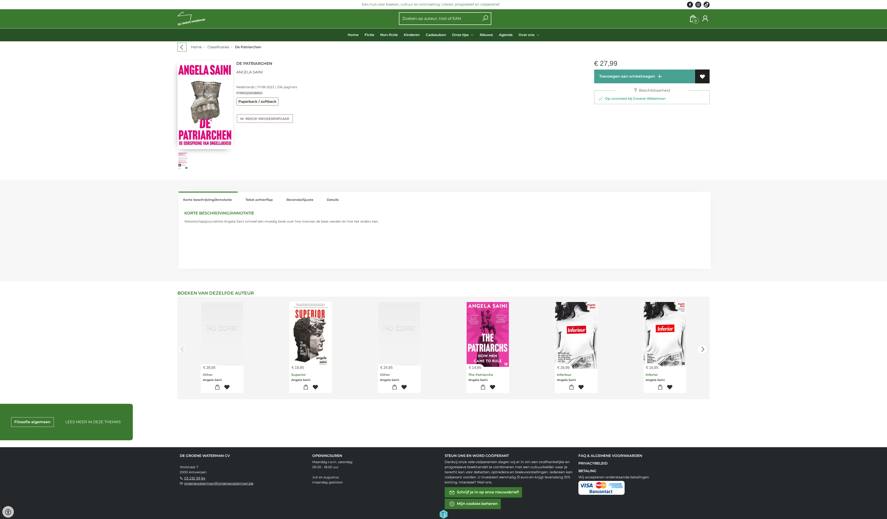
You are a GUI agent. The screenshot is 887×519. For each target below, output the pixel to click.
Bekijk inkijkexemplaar (266, 119)
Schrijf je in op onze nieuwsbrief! (487, 492)
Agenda (506, 35)
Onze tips (461, 35)
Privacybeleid (593, 463)
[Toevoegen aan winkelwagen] (217, 387)
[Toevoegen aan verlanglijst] (702, 76)
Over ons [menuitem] (527, 35)
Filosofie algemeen (32, 422)
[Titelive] (443, 514)
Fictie (369, 35)
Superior (298, 375)
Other (208, 375)
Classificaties (218, 47)
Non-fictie (389, 35)
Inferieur (564, 375)
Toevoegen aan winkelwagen (626, 76)
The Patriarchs (480, 375)
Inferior (652, 375)
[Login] (705, 18)
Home (353, 35)
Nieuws (486, 35)
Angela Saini (249, 72)
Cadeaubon (436, 35)
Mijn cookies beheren (477, 503)
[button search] (485, 18)
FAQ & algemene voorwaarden (610, 455)
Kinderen (412, 35)
